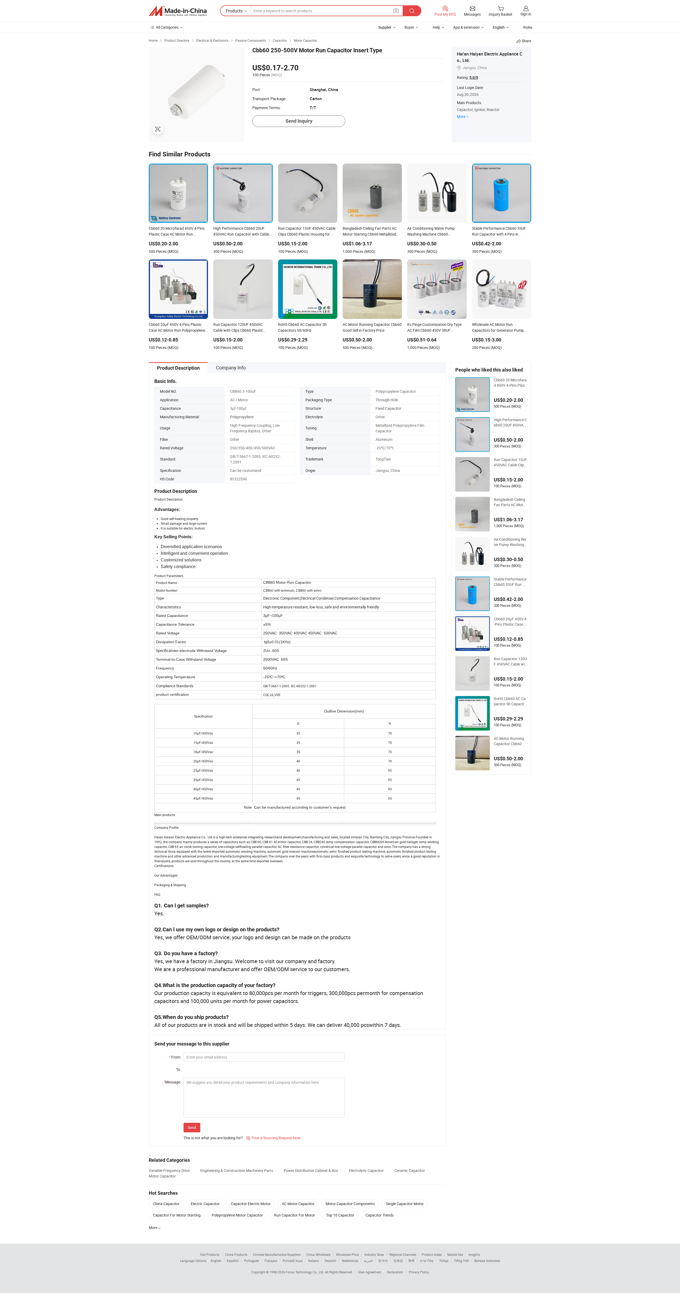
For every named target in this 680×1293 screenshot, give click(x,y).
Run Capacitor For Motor (294, 1215)
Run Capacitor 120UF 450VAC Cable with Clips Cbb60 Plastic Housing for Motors (510, 661)
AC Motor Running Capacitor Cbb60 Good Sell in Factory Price (510, 741)
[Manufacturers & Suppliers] (178, 10)
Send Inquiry (299, 121)
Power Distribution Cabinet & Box (311, 1170)
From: (175, 1057)
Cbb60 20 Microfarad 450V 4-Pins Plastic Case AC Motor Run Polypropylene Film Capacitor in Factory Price (510, 382)
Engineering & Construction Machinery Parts (236, 1170)
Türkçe (443, 1260)
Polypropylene (241, 416)
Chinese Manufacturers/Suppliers (277, 1254)
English (216, 1260)
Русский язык (293, 1260)
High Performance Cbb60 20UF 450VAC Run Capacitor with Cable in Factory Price (510, 422)
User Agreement (369, 1272)
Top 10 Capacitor (340, 1215)
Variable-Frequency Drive (169, 1170)
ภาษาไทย (427, 1260)
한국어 (383, 1260)
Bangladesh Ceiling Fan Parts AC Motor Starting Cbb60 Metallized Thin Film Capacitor (510, 502)
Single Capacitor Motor (405, 1203)
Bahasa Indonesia (487, 1260)
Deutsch (330, 1260)
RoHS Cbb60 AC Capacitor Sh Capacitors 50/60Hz (510, 701)
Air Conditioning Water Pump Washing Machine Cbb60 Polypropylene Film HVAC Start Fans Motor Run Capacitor (510, 542)
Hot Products (209, 1254)
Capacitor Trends (380, 1215)
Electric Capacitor (205, 1203)
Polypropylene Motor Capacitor (237, 1215)
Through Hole (387, 399)
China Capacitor (166, 1203)
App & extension (466, 27)
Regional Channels (402, 1254)
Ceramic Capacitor (409, 1170)
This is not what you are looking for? (213, 1137)
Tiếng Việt (461, 1260)
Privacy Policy (419, 1272)
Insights (474, 1254)
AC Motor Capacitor (298, 1203)
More (461, 116)
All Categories (167, 27)
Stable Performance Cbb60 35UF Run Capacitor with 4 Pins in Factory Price (510, 582)
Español (233, 1260)
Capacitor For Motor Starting (177, 1215)
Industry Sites (374, 1254)
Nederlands (350, 1260)
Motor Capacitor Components (350, 1203)
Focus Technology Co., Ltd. (305, 1272)
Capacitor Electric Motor (251, 1203)
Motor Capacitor (162, 1176)
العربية (368, 1260)
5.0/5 (473, 77)
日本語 (398, 1260)
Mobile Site (455, 1254)
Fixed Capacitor (388, 408)
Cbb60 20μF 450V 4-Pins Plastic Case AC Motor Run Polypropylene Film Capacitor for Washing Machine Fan (510, 621)
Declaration (395, 1272)
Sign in (525, 13)
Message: (172, 1082)
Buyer (409, 27)
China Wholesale (318, 1254)
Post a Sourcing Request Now (273, 1137)
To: (178, 1069)
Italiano (313, 1260)
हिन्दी (411, 1260)
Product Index (432, 1254)
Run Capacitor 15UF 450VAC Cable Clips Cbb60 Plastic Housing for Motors (510, 462)
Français (271, 1260)
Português (251, 1260)
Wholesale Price (347, 1254)
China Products (236, 1254)
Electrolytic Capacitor (366, 1170)
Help (436, 27)
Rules (527, 27)
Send (192, 1127)
